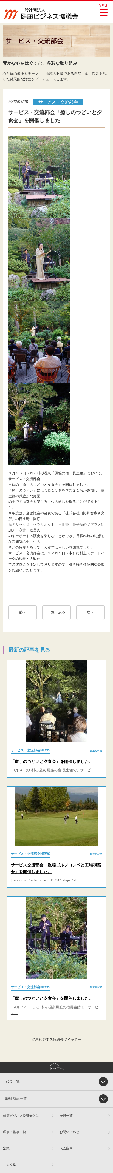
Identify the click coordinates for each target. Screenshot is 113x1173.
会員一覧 (66, 1115)
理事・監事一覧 (14, 1132)
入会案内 (66, 1148)
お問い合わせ (69, 1132)
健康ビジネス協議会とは (21, 1115)
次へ (92, 612)
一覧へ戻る (56, 612)
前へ (22, 612)
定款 (6, 1148)
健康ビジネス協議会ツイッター (56, 1039)
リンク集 (9, 1164)
